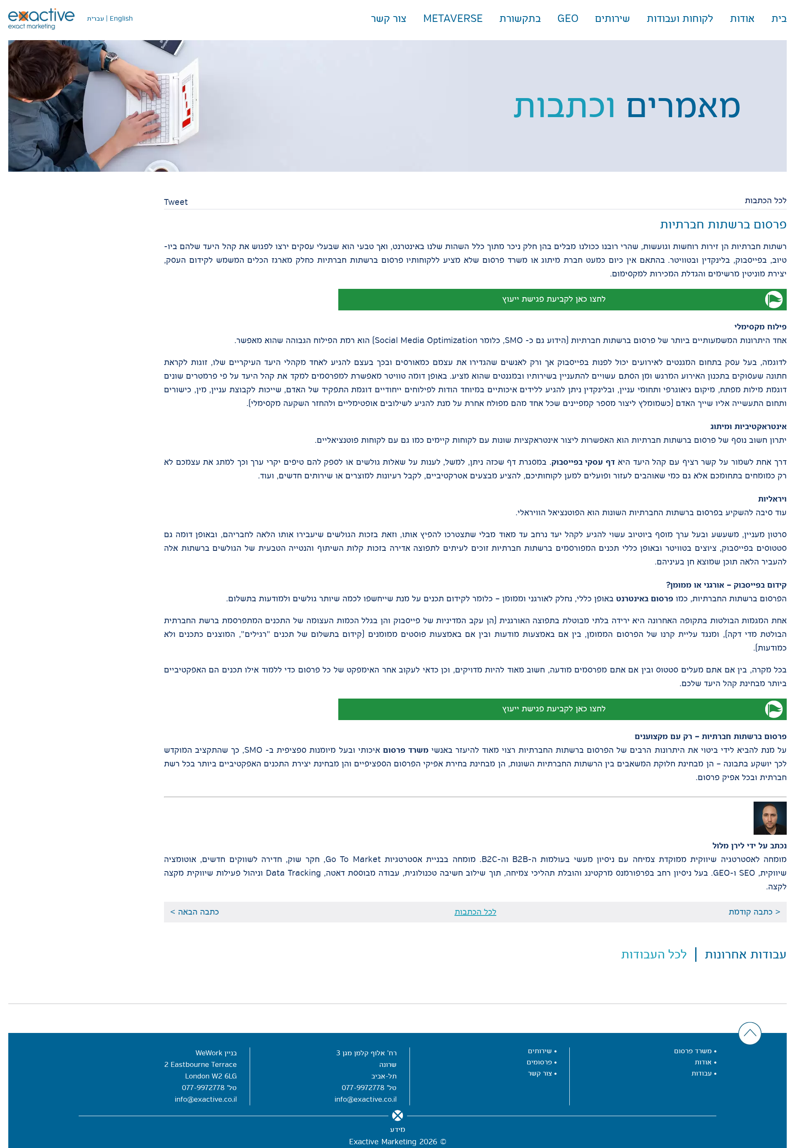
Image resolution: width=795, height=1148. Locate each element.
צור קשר (389, 18)
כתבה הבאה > (194, 912)
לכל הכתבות (766, 201)
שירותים (612, 18)
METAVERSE (453, 18)
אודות (742, 18)
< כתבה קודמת (755, 912)
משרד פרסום (693, 1050)
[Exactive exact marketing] (41, 19)
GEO (567, 18)
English (121, 18)
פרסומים (539, 1062)
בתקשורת (520, 18)
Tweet (176, 202)
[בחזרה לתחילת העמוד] (750, 1034)
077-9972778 (363, 1087)
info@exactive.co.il (366, 1099)
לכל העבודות (654, 954)
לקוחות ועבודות (680, 18)
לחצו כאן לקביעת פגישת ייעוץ (554, 299)
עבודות (701, 1073)
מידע (397, 1129)
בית (779, 18)
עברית (95, 18)
